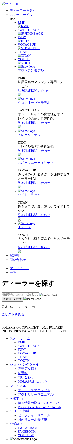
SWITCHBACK (29, 346)
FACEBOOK (27, 431)
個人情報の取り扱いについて (39, 403)
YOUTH (24, 360)
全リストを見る (13, 314)
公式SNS (16, 423)
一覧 (13, 272)
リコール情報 (19, 411)
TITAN (23, 357)
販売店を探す (27, 368)
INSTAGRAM (27, 428)
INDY (22, 349)
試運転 (29, 90)
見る (21, 90)
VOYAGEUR (27, 353)
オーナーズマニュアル (34, 390)
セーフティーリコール (34, 415)
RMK (21, 342)
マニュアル (18, 386)
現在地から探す (12, 299)
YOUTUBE (26, 435)
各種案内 (16, 398)
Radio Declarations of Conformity (39, 407)
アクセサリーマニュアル (36, 394)
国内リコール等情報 (32, 419)
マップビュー (19, 268)
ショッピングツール (24, 364)
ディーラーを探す (23, 10)
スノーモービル (21, 14)
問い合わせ (42, 90)
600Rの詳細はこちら (33, 381)
